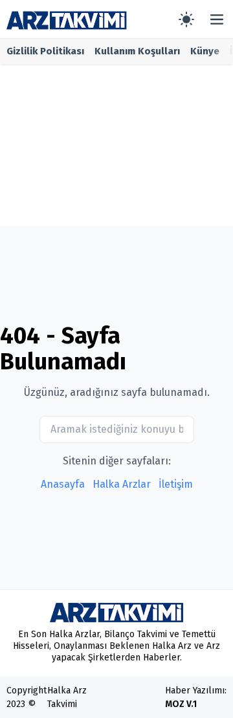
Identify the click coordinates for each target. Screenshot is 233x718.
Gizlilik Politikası (45, 51)
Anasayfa (63, 484)
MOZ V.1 (181, 704)
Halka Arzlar (122, 484)
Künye (204, 51)
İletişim (176, 484)
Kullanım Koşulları (137, 51)
